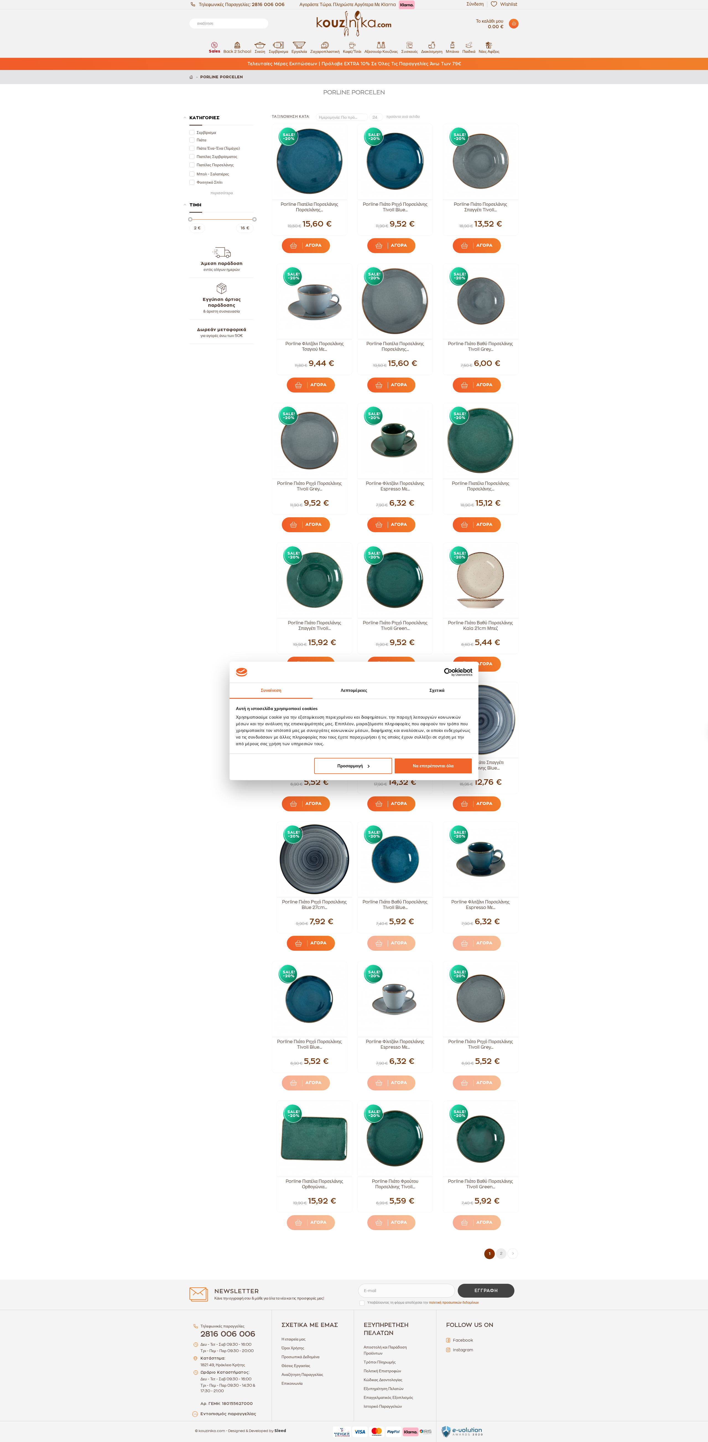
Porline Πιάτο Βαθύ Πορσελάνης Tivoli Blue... (395, 905)
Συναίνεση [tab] (271, 690)
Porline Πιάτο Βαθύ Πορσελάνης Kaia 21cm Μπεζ (480, 626)
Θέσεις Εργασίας (296, 1366)
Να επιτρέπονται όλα (433, 765)
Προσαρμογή (350, 765)
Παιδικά (468, 51)
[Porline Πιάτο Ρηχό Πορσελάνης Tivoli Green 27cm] (395, 580)
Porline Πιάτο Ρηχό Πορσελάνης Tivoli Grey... (309, 486)
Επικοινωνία (292, 1383)
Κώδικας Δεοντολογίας (383, 1380)
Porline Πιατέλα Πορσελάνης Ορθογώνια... (314, 1184)
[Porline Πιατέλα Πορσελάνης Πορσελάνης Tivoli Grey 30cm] (395, 301)
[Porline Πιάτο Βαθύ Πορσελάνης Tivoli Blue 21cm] (395, 859)
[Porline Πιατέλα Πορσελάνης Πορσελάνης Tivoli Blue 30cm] (310, 161)
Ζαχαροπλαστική (325, 51)
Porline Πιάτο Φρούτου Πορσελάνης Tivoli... (395, 1184)
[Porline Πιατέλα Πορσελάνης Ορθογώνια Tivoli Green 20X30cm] (314, 1138)
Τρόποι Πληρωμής (380, 1362)
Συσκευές (409, 51)
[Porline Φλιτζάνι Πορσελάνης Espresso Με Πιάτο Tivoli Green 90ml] (395, 441)
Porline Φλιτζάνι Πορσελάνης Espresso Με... (395, 486)
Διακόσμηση (431, 51)
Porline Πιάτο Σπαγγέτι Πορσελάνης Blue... (481, 765)
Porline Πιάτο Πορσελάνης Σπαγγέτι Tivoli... (480, 207)
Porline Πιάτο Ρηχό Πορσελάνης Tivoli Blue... (395, 207)
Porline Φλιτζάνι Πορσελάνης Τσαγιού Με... (314, 347)
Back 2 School (237, 51)
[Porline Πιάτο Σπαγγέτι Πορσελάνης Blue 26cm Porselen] (481, 720)
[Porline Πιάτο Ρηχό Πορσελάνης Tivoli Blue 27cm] (395, 161)
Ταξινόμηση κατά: (291, 116)
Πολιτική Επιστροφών (382, 1371)
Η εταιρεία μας (294, 1339)
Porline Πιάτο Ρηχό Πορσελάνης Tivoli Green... (395, 626)
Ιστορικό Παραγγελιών (383, 1406)
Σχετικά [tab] (437, 690)
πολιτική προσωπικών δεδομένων (454, 1302)
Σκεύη (260, 51)
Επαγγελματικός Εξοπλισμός (388, 1397)
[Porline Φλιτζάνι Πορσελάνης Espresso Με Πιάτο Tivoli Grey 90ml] (395, 999)
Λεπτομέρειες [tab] (354, 690)
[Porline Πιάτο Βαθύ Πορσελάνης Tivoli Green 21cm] (481, 1138)
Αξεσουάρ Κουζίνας (381, 51)
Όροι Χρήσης (293, 1348)
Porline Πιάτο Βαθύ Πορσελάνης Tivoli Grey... (480, 347)
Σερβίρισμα (278, 51)
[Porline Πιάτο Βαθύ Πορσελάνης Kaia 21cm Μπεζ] (481, 580)
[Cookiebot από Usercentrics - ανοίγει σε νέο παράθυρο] (448, 672)
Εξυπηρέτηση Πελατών (384, 1389)
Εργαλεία (299, 51)
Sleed (280, 1431)
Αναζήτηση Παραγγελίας (302, 1374)
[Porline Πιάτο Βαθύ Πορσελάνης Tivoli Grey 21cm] (481, 301)
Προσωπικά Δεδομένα (300, 1357)
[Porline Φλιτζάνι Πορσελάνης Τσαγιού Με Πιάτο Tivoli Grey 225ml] (314, 301)
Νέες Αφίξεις (489, 51)
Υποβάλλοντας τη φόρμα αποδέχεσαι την (423, 1302)
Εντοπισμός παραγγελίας (228, 1414)
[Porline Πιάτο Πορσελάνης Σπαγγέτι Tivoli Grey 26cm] (481, 161)
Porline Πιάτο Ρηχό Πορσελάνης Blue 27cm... (314, 905)
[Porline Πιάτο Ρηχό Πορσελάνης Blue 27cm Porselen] (314, 859)
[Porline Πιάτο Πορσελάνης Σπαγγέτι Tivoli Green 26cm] (314, 580)
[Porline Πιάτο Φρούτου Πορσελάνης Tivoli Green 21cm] (395, 1138)
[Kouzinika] (354, 24)
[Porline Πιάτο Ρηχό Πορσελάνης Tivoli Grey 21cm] (481, 999)
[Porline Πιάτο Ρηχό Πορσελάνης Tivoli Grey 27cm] (310, 441)
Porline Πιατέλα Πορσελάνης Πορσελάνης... (309, 207)
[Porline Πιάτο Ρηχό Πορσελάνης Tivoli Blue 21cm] (310, 999)
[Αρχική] (191, 77)
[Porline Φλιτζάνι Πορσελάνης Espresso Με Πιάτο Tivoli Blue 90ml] (481, 859)
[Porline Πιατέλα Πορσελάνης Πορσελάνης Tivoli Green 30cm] (481, 441)
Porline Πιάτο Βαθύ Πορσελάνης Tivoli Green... (480, 1184)
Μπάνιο (452, 51)
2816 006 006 (268, 4)
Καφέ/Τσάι (352, 51)
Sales (214, 51)
